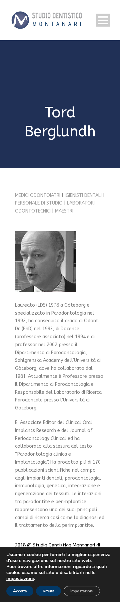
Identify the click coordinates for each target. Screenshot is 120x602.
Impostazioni (81, 591)
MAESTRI (64, 211)
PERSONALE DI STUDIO (39, 203)
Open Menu (103, 20)
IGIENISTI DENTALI (83, 195)
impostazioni (20, 579)
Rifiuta (48, 591)
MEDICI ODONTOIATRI (37, 195)
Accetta (20, 591)
